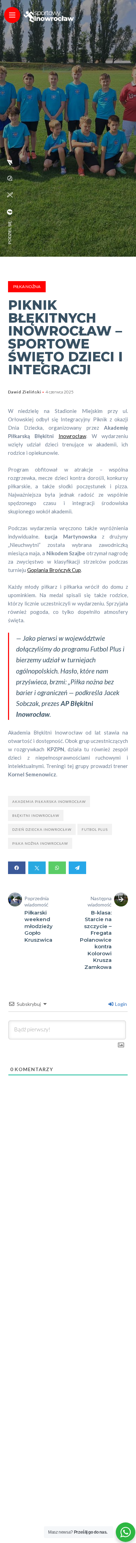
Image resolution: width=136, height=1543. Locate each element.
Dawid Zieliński (24, 391)
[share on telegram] (9, 162)
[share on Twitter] (9, 195)
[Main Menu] (12, 15)
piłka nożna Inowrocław (40, 843)
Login (120, 1004)
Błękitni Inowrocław (35, 815)
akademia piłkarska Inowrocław (49, 801)
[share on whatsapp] (9, 178)
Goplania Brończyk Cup (54, 570)
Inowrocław (72, 436)
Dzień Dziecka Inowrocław (41, 829)
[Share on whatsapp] (57, 867)
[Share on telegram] (77, 867)
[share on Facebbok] (9, 212)
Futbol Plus (95, 829)
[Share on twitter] (37, 867)
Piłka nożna (26, 286)
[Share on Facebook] (16, 867)
